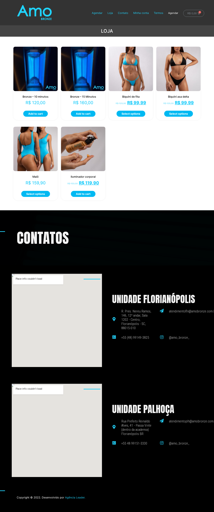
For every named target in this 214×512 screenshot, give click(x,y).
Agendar (97, 13)
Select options (131, 113)
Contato (123, 13)
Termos (158, 13)
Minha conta (141, 13)
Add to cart (35, 113)
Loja (110, 13)
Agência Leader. (75, 497)
